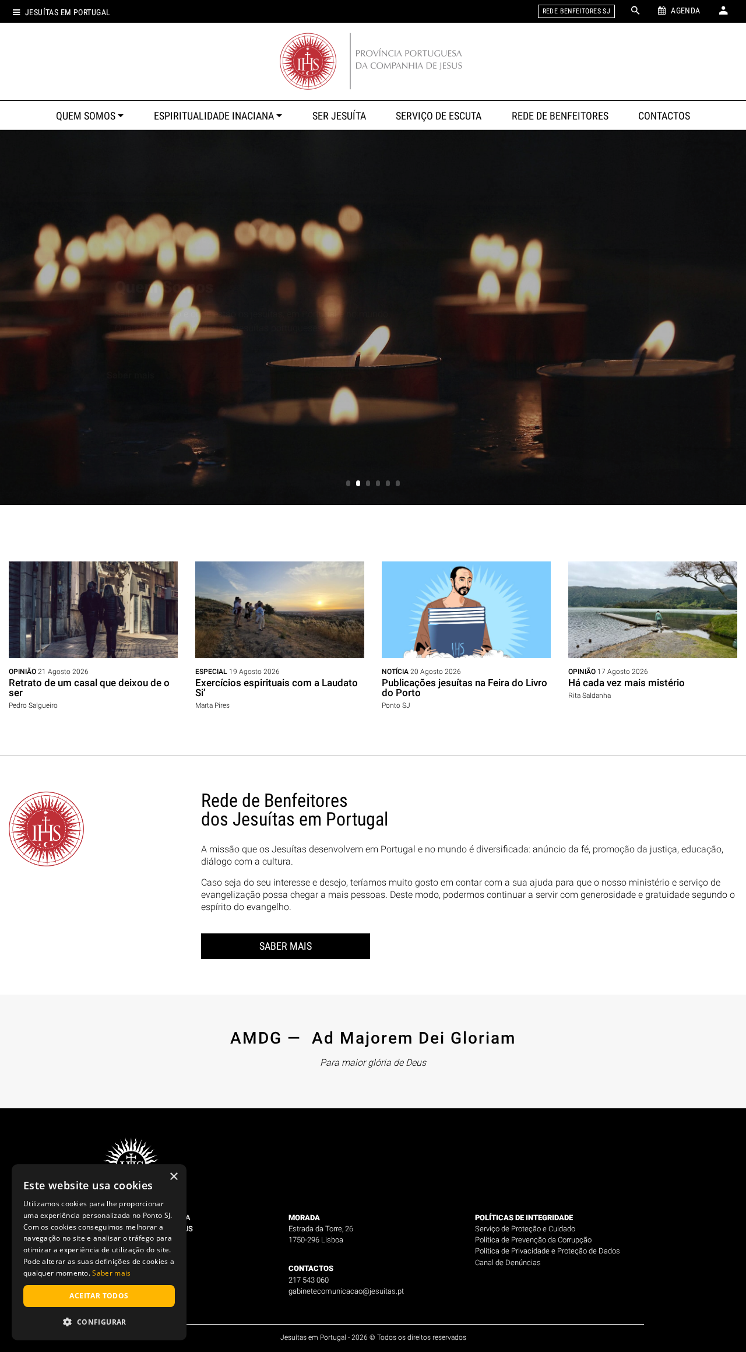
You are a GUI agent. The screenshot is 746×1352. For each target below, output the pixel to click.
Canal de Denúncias (508, 1262)
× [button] (173, 1176)
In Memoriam (164, 273)
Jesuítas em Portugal (67, 12)
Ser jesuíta (339, 116)
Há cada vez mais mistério (626, 683)
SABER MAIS (285, 946)
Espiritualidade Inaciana (214, 116)
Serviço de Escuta (438, 116)
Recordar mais (137, 389)
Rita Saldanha (589, 695)
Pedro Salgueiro (33, 705)
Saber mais (111, 1273)
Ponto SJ (396, 705)
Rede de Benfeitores (560, 116)
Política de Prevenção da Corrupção (533, 1239)
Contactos (664, 116)
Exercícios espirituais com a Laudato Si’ (276, 687)
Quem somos (85, 116)
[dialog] (99, 1252)
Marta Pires (212, 705)
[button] (99, 1322)
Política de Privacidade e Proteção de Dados (547, 1250)
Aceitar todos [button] (98, 1296)
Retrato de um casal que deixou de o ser (89, 687)
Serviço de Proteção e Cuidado (525, 1228)
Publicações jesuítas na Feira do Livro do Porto (464, 687)
